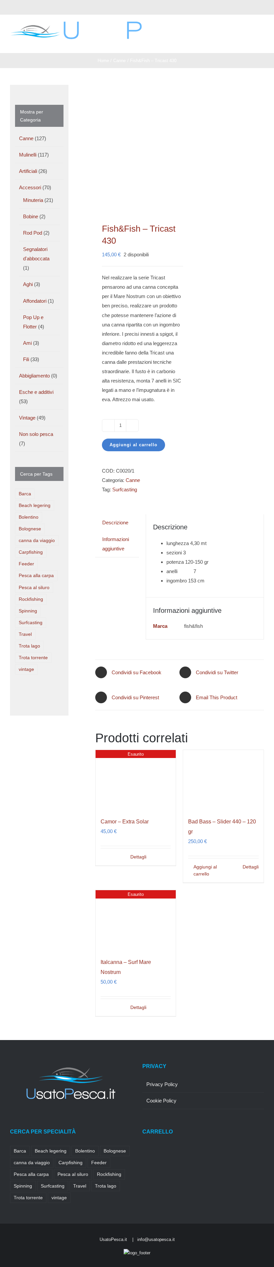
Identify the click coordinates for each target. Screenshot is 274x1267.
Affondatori (34, 301)
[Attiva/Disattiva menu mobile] (261, 42)
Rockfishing (31, 599)
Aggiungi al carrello (133, 444)
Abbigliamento (34, 375)
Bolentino (28, 517)
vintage (26, 669)
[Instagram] (30, 1120)
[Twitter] (21, 1120)
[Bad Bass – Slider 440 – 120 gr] (223, 780)
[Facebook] (12, 1120)
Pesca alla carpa (36, 575)
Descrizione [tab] (115, 522)
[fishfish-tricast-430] (135, 145)
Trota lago (29, 646)
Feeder (26, 563)
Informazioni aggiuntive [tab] (115, 543)
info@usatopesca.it (156, 1239)
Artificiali (28, 171)
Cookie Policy (161, 1100)
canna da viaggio (37, 540)
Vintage (27, 418)
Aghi (28, 284)
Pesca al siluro (34, 587)
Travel (25, 634)
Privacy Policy (162, 1084)
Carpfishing (31, 552)
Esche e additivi (36, 392)
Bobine (30, 216)
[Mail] (57, 1120)
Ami (27, 343)
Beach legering (34, 505)
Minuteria (33, 200)
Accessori (30, 187)
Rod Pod (32, 233)
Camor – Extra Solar (125, 821)
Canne (133, 480)
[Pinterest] (39, 1120)
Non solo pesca (36, 434)
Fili (26, 359)
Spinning (28, 610)
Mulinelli (27, 155)
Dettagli (138, 856)
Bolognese (30, 528)
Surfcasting (124, 489)
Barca (25, 493)
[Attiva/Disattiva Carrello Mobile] (249, 42)
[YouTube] (48, 1120)
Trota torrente (33, 657)
